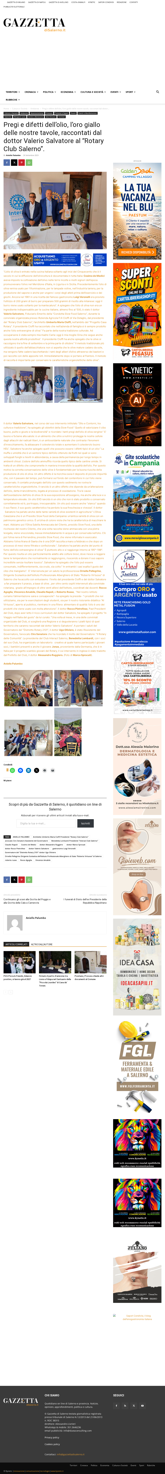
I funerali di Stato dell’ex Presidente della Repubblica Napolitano (85, 901)
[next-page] (11, 992)
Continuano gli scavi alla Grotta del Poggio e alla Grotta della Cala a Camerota (27, 901)
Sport (129, 91)
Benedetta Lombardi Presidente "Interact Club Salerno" (74, 841)
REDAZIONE (121, 2)
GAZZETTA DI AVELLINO (58, 2)
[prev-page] (6, 992)
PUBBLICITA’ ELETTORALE (14, 6)
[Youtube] (142, 1406)
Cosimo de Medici (28, 844)
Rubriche (11, 99)
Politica (48, 91)
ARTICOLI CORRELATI (16, 944)
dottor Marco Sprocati (76, 844)
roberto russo (11, 860)
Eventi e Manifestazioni (87, 113)
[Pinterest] (21, 162)
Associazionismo (37, 113)
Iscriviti (85, 823)
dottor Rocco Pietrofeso (15, 848)
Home (6, 108)
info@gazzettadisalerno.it (70, 1454)
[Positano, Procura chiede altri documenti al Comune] (91, 962)
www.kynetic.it (57, 1471)
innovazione (19, 1471)
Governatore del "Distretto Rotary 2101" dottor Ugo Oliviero (30, 852)
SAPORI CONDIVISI (106, 2)
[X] (14, 162)
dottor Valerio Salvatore (39, 848)
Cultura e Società (92, 91)
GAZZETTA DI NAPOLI (37, 2)
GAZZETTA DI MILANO (16, 2)
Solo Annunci (51, 117)
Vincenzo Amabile (42, 860)
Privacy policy (52, 1437)
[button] (157, 92)
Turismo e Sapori (61, 113)
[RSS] (125, 1406)
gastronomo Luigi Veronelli (64, 848)
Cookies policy (52, 1444)
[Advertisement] (112, 24)
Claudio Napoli (11, 844)
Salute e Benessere (35, 117)
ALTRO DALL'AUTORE (42, 944)
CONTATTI (134, 2)
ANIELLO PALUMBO (21, 837)
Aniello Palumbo (13, 155)
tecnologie (45, 1471)
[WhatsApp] (29, 162)
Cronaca (30, 91)
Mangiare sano (19, 117)
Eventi (114, 91)
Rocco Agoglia (26, 860)
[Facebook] (7, 162)
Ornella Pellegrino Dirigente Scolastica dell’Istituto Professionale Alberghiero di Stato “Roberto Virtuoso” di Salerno (53, 856)
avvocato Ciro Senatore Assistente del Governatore (26, 841)
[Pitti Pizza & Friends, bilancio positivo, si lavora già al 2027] (20, 962)
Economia (67, 91)
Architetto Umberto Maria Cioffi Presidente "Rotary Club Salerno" (60, 837)
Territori (11, 91)
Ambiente (34, 108)
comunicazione (32, 1471)
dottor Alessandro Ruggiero (51, 844)
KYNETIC (91, 2)
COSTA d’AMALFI (78, 2)
